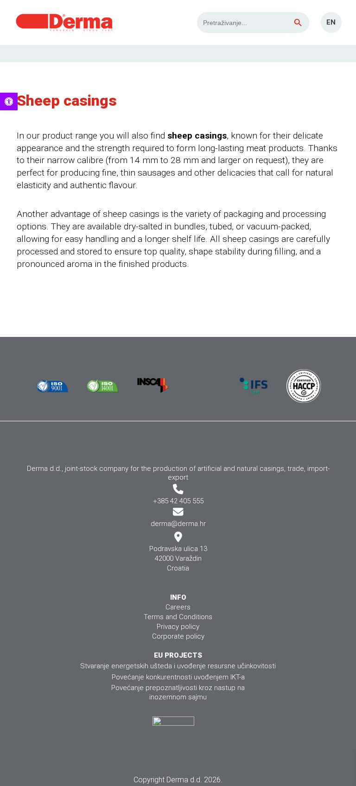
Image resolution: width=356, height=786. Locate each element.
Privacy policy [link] (178, 626)
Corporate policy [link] (178, 636)
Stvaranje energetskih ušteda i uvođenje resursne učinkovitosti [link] (178, 666)
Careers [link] (178, 607)
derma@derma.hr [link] (178, 524)
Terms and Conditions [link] (178, 617)
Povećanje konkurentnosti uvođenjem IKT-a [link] (178, 677)
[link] (9, 101)
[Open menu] (342, 53)
